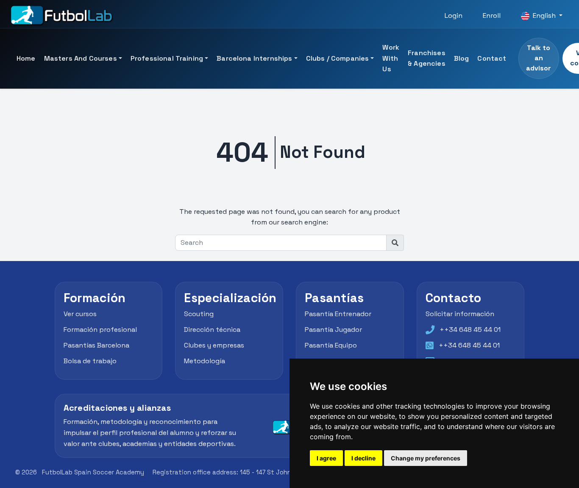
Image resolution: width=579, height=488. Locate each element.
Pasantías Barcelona (96, 345)
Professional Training (167, 58)
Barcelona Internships (254, 58)
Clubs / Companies (337, 58)
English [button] (544, 15)
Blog (461, 58)
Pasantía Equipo (331, 345)
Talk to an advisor (538, 58)
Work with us (390, 58)
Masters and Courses (80, 58)
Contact (491, 58)
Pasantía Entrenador (338, 314)
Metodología (204, 360)
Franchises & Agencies (426, 58)
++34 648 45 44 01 (470, 329)
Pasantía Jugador (333, 329)
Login (453, 15)
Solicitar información (460, 314)
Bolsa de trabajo (90, 360)
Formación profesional (100, 329)
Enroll (492, 15)
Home (26, 58)
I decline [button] (363, 458)
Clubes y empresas (214, 345)
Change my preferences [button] (425, 458)
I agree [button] (326, 458)
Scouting (199, 314)
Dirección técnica (212, 329)
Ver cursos (80, 314)
